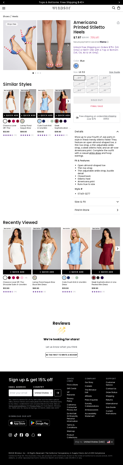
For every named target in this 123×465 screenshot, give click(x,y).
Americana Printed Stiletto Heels (89, 27)
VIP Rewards (71, 393)
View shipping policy (110, 117)
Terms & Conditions (72, 426)
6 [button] (92, 77)
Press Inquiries (91, 400)
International (112, 403)
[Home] (61, 8)
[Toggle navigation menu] (3, 8)
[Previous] (3, 2)
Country (38, 387)
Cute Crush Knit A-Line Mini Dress (44, 126)
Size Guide (114, 72)
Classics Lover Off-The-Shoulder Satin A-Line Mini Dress (9, 126)
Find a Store (72, 384)
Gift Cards (71, 388)
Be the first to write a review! (61, 355)
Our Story (89, 382)
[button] (5, 121)
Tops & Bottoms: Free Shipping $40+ (61, 2)
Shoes (6, 16)
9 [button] (92, 90)
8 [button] (104, 84)
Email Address (17, 387)
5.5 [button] (79, 77)
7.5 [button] (92, 84)
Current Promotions (111, 412)
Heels (15, 16)
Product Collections (72, 436)
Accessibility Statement (90, 414)
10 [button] (105, 90)
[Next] (119, 2)
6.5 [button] (104, 77)
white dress (95, 153)
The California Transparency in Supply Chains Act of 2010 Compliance (75, 453)
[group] (20, 45)
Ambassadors (91, 410)
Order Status (111, 392)
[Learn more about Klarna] (108, 42)
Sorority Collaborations (92, 404)
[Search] (114, 7)
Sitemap (71, 431)
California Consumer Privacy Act (72, 407)
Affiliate (88, 396)
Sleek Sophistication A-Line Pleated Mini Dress (61, 126)
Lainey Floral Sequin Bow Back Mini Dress (27, 126)
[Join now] (57, 392)
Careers (88, 386)
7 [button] (79, 84)
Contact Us (111, 388)
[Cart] (118, 7)
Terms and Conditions (17, 406)
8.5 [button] (79, 90)
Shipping (110, 396)
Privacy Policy (35, 406)
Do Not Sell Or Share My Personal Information (72, 417)
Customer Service (110, 383)
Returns (109, 400)
